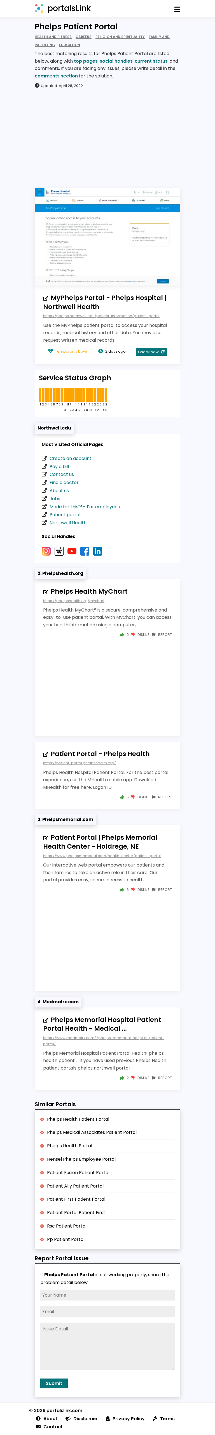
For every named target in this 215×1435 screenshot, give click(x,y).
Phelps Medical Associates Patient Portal (92, 1132)
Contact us (62, 474)
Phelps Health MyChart (89, 591)
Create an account (71, 458)
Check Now (149, 352)
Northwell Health (68, 523)
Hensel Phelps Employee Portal (81, 1159)
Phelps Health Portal (69, 1146)
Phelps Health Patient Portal (78, 1119)
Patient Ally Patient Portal (75, 1186)
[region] (107, 138)
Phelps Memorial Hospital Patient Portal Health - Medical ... (102, 1024)
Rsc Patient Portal (67, 1226)
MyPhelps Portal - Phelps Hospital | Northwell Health (104, 302)
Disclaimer (85, 1418)
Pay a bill (59, 466)
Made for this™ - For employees (85, 507)
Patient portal (65, 514)
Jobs (55, 498)
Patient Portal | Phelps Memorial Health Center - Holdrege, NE (100, 842)
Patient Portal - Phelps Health (100, 753)
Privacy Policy (129, 1418)
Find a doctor (64, 482)
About (50, 1418)
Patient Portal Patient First (76, 1212)
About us (59, 490)
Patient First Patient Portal (76, 1199)
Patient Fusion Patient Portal (78, 1172)
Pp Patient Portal (66, 1239)
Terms (167, 1418)
